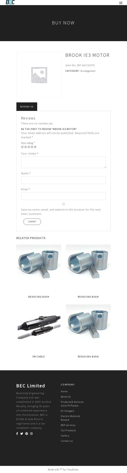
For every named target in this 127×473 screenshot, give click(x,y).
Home (64, 391)
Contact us (67, 440)
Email (25, 189)
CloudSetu (72, 469)
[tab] (26, 106)
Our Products (68, 430)
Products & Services (72, 401)
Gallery (65, 435)
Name (26, 173)
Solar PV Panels (69, 405)
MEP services (68, 425)
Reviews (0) (26, 106)
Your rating (28, 142)
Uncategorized (87, 70)
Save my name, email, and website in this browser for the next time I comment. (61, 212)
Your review (29, 153)
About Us (66, 396)
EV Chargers (67, 410)
